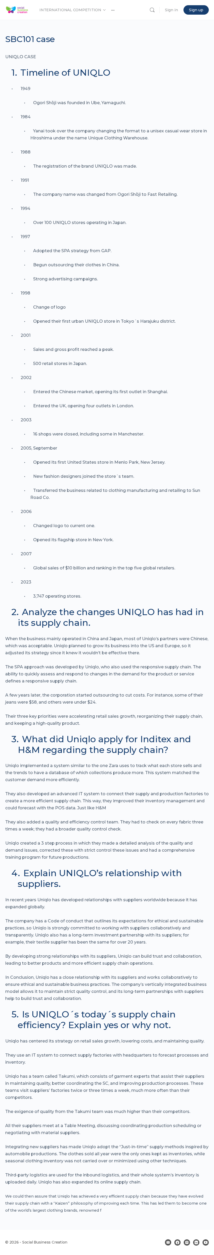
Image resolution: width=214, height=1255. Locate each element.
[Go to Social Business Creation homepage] (17, 9)
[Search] (152, 10)
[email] (168, 1242)
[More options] (113, 10)
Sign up (196, 10)
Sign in (171, 10)
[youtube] (206, 1242)
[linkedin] (196, 1242)
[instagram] (187, 1242)
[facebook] (177, 1242)
